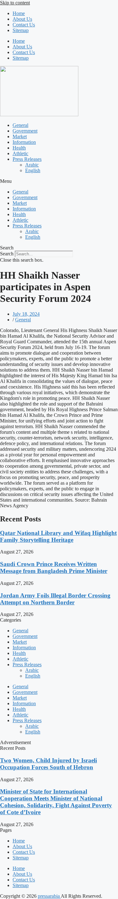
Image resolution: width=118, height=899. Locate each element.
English (32, 170)
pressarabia (49, 896)
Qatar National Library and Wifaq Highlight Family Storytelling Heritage (58, 536)
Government (25, 130)
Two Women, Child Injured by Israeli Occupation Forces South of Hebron (48, 764)
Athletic (20, 153)
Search (7, 253)
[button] (59, 181)
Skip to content (15, 2)
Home (19, 13)
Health (19, 147)
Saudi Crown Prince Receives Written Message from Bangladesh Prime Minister (53, 567)
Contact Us (24, 24)
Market (20, 136)
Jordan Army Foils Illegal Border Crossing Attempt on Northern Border (55, 599)
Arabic (32, 164)
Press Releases (27, 159)
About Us (22, 19)
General (20, 125)
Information (24, 142)
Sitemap (21, 30)
